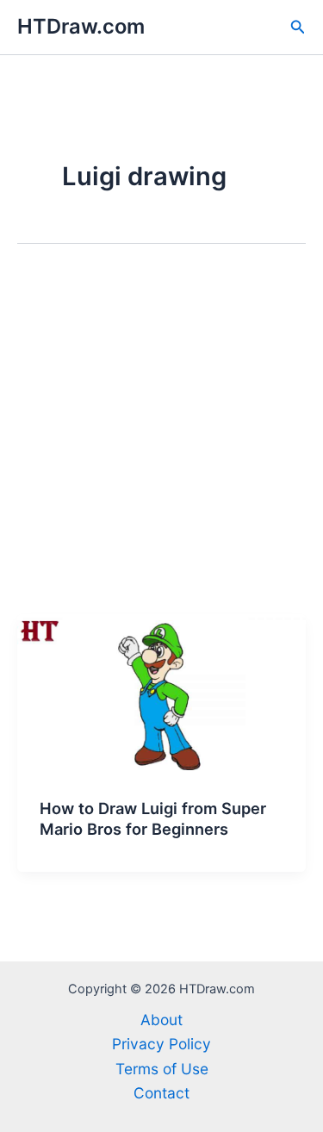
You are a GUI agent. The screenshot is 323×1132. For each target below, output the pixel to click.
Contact (161, 1093)
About (161, 1020)
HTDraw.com (81, 26)
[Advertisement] (161, 444)
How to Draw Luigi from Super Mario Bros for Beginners (153, 818)
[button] (298, 27)
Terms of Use (161, 1069)
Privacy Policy (161, 1044)
